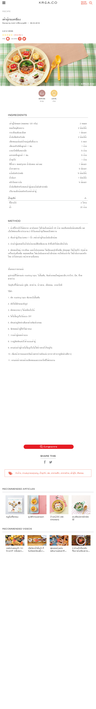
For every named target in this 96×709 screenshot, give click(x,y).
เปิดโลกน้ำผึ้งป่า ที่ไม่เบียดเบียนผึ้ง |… (36, 549)
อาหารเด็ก (55, 473)
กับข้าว (18, 473)
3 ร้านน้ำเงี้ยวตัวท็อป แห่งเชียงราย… (81, 549)
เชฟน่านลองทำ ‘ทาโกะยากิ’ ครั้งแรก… (15, 549)
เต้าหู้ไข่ (73, 473)
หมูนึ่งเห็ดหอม (12, 516)
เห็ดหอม (80, 473)
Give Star (18, 35)
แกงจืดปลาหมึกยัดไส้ (80, 518)
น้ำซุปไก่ (43, 473)
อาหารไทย (65, 473)
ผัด (48, 473)
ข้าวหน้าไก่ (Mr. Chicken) (57, 518)
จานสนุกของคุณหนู (30, 473)
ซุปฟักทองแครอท (36, 516)
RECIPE (6, 11)
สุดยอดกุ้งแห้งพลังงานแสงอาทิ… (58, 549)
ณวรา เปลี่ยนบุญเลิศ (19, 23)
